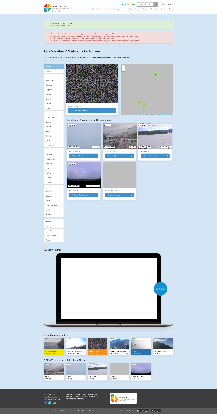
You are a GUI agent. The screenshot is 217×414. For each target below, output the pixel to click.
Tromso (69, 23)
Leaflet (135, 114)
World (171, 9)
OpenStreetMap (143, 114)
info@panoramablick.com (75, 399)
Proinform (51, 394)
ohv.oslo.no (145, 151)
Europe (164, 9)
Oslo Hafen (50, 231)
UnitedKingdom (51, 117)
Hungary (49, 214)
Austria (92, 9)
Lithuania (49, 150)
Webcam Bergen (78, 156)
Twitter (49, 403)
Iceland (48, 127)
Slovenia (49, 196)
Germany (100, 9)
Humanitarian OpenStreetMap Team (164, 114)
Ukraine (48, 210)
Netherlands (155, 9)
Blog (54, 403)
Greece (48, 113)
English (170, 4)
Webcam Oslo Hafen (150, 156)
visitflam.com (111, 151)
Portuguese (50, 173)
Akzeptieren (156, 411)
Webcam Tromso (114, 195)
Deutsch (164, 4)
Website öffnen (110, 289)
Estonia (48, 99)
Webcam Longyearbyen (79, 110)
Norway (49, 164)
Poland (48, 168)
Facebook (45, 403)
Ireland (48, 122)
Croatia (48, 136)
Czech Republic (51, 205)
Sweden (49, 187)
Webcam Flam (113, 156)
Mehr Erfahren (142, 411)
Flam (48, 226)
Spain (131, 9)
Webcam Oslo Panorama (81, 195)
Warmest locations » (51, 61)
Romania (49, 177)
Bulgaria (49, 90)
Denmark (49, 94)
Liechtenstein (50, 145)
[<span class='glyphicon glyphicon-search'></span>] (155, 4)
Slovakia (49, 191)
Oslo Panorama (51, 235)
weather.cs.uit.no (112, 190)
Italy (117, 9)
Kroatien (124, 9)
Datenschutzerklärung (52, 399)
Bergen (48, 221)
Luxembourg (50, 154)
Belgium (145, 9)
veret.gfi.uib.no (75, 151)
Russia (48, 182)
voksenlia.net (75, 190)
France (137, 9)
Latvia (48, 140)
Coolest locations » (66, 61)
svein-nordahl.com (75, 106)
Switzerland (110, 9)
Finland (48, 103)
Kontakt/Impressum (51, 397)
